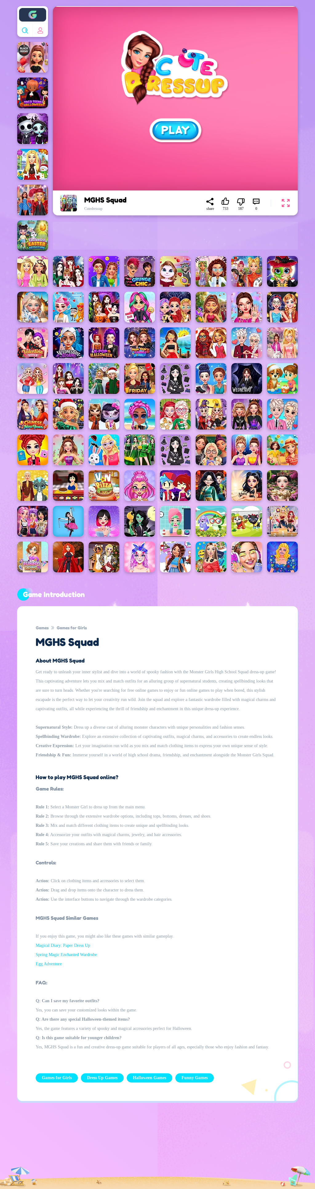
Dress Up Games (102, 1077)
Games (42, 627)
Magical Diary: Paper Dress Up (63, 945)
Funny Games (194, 1077)
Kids (148, 1149)
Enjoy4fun (32, 10)
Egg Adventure (49, 964)
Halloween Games (149, 1077)
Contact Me (113, 1149)
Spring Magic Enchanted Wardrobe (66, 954)
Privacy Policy (68, 1149)
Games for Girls (72, 627)
